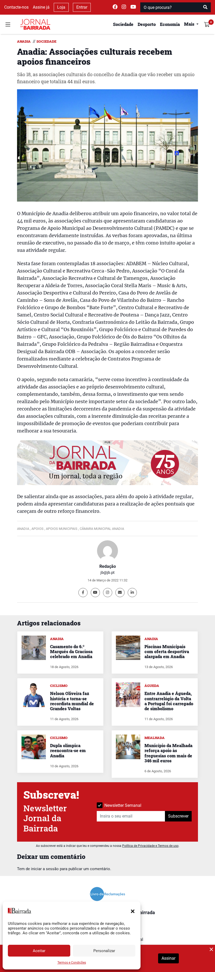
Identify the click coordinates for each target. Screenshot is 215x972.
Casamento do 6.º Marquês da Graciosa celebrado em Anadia (71, 651)
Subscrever (178, 816)
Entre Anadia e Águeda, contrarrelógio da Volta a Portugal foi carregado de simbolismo (168, 701)
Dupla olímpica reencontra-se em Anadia (68, 750)
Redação (107, 566)
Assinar (168, 958)
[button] (132, 910)
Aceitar (39, 950)
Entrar (81, 7)
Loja (61, 7)
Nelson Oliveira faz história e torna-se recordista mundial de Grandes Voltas (72, 701)
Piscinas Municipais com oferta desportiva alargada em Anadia (166, 651)
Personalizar (104, 950)
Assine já (41, 7)
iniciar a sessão (45, 869)
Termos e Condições (71, 962)
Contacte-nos (16, 7)
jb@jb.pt (107, 572)
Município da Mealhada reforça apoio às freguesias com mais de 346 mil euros (168, 753)
